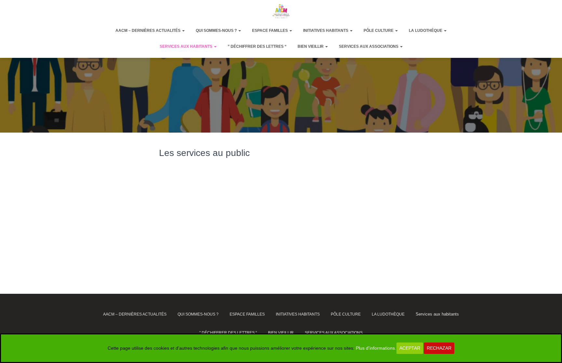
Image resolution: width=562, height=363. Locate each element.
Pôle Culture (379, 30)
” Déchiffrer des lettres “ (257, 46)
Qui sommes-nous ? (217, 30)
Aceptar (409, 348)
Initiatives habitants (326, 30)
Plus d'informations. (376, 348)
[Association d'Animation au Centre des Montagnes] (281, 11)
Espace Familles (270, 30)
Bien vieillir (311, 46)
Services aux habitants (186, 46)
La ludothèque (426, 30)
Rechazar (439, 348)
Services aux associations (369, 46)
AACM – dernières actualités (148, 30)
